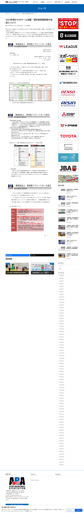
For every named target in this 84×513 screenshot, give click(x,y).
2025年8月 (61, 307)
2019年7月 (61, 464)
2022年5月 (61, 403)
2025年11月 (61, 299)
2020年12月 (61, 432)
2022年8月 (61, 395)
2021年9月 (61, 414)
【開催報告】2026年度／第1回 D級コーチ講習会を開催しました (72, 255)
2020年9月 (61, 438)
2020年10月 (61, 435)
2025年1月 (61, 326)
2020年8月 (61, 440)
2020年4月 (61, 448)
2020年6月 (61, 443)
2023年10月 (61, 358)
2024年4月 (61, 344)
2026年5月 (61, 283)
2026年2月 (61, 291)
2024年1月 (61, 350)
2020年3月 (61, 451)
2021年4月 (61, 427)
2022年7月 (61, 398)
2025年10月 (61, 302)
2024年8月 (61, 334)
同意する (78, 510)
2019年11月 (61, 454)
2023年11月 (61, 355)
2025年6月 (61, 313)
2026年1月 (61, 294)
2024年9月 (61, 331)
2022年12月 (61, 384)
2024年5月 (61, 342)
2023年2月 (61, 379)
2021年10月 (61, 411)
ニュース (14, 258)
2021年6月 (61, 422)
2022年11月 (61, 387)
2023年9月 (61, 360)
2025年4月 (61, 318)
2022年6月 (61, 400)
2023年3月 (61, 376)
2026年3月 (61, 289)
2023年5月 (61, 371)
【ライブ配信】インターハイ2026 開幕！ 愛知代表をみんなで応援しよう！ (72, 211)
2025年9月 (61, 305)
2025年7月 (61, 310)
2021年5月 (61, 424)
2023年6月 (61, 368)
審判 (60, 268)
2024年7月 (61, 336)
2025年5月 (61, 315)
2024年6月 (61, 339)
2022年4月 (61, 406)
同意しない (70, 510)
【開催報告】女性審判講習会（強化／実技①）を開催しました (72, 219)
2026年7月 (61, 278)
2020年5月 (61, 446)
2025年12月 (61, 297)
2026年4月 (61, 286)
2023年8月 (61, 363)
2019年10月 (61, 456)
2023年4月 (61, 374)
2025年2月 (61, 323)
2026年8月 (61, 275)
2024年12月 (61, 328)
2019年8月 (61, 462)
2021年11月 (61, 408)
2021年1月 (61, 430)
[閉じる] (82, 506)
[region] (42, 509)
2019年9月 (61, 459)
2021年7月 (61, 419)
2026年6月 (61, 281)
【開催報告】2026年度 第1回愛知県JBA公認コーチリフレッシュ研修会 (72, 234)
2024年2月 (61, 347)
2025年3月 (61, 321)
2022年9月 (61, 392)
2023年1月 (61, 382)
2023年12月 (61, 352)
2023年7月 (61, 366)
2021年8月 (61, 416)
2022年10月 (61, 390)
